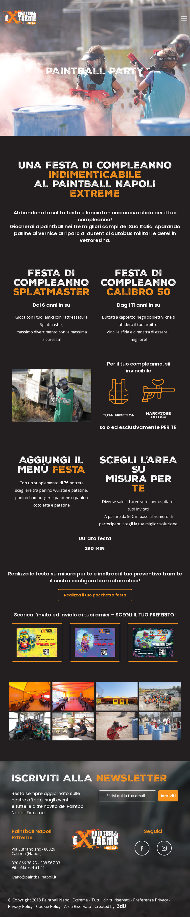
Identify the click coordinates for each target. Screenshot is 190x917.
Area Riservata (77, 906)
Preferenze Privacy (150, 900)
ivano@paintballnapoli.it (34, 877)
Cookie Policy (48, 906)
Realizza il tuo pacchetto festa (95, 595)
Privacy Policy (20, 906)
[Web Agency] (121, 906)
